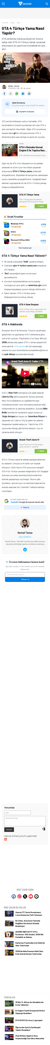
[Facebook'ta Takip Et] (14, 896)
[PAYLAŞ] (5, 95)
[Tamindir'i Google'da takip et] (25, 504)
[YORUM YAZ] (23, 95)
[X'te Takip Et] (25, 896)
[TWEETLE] (11, 95)
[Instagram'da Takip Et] (19, 896)
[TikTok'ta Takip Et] (36, 896)
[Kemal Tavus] (25, 520)
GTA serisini (19, 346)
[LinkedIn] (25, 549)
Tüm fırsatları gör (25, 248)
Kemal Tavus (13, 86)
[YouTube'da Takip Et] (31, 896)
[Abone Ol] (29, 93)
